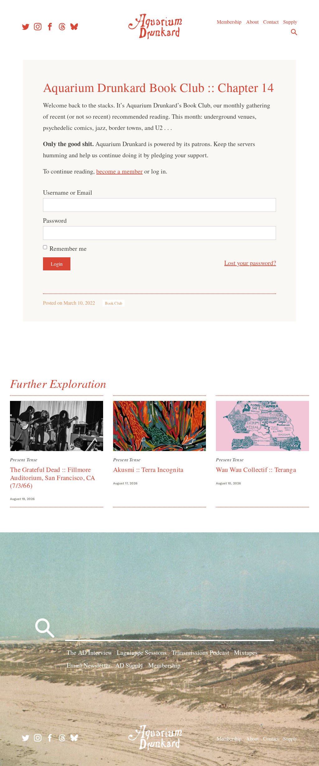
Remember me (68, 248)
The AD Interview (89, 652)
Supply (290, 21)
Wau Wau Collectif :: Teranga (256, 469)
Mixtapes (246, 652)
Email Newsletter (89, 665)
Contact (271, 21)
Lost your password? (250, 263)
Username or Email (67, 192)
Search (294, 32)
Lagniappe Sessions (142, 652)
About (252, 21)
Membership (229, 21)
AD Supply (129, 665)
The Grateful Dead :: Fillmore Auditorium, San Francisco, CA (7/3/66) (52, 477)
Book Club (113, 303)
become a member (119, 171)
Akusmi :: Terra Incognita (148, 469)
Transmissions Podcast (200, 652)
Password (55, 220)
